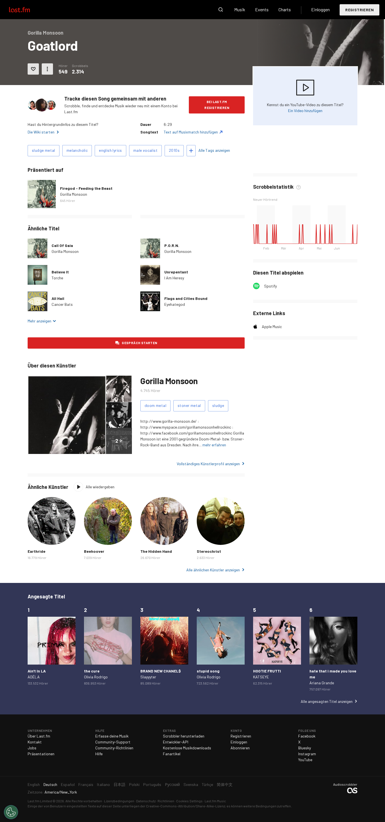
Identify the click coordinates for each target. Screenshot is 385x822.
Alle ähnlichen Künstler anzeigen (213, 569)
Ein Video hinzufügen (305, 110)
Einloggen (320, 9)
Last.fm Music (215, 801)
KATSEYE (261, 676)
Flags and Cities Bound (185, 298)
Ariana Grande (321, 682)
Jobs (32, 747)
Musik (239, 9)
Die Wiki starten (41, 132)
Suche (220, 9)
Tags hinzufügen (191, 150)
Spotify (270, 286)
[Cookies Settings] (11, 812)
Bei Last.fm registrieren (216, 105)
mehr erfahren (214, 444)
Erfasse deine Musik (112, 736)
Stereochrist (209, 551)
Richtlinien (166, 801)
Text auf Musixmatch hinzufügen (191, 132)
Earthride (36, 551)
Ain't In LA (37, 671)
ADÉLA (34, 676)
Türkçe (207, 784)
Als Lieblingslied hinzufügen (33, 69)
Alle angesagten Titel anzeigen (327, 701)
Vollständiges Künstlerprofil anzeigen (208, 463)
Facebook (306, 736)
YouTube (305, 759)
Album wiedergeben (41, 194)
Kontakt (35, 741)
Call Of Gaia (62, 245)
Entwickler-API (175, 741)
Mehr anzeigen (39, 320)
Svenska (190, 784)
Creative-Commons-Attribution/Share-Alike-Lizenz (185, 806)
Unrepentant (176, 271)
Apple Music (272, 326)
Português (152, 784)
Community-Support (112, 741)
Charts (284, 9)
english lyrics (110, 150)
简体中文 (225, 784)
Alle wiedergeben (100, 486)
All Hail (58, 298)
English (34, 784)
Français (85, 784)
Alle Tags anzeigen (214, 150)
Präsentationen (41, 753)
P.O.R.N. (171, 245)
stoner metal (189, 405)
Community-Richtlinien (114, 747)
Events (262, 9)
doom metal (155, 405)
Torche (57, 277)
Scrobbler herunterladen (183, 736)
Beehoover (94, 551)
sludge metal (43, 150)
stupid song (208, 671)
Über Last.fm (39, 736)
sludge (218, 405)
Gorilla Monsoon (73, 194)
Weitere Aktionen (47, 69)
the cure (91, 671)
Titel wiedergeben (37, 274)
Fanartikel (171, 753)
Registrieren (359, 9)
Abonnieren (240, 747)
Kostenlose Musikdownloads (187, 747)
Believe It (60, 271)
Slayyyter (148, 676)
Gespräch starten (139, 343)
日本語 (119, 784)
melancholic (77, 150)
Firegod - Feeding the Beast (86, 188)
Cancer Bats (62, 304)
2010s (174, 150)
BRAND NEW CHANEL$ (160, 671)
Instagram (307, 753)
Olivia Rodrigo (96, 676)
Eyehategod (174, 304)
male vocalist (145, 150)
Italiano (103, 784)
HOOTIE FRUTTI (267, 671)
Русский (172, 784)
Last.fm (26, 10)
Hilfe (99, 753)
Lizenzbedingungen (119, 801)
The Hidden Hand (156, 551)
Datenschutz (146, 801)
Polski (134, 784)
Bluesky (304, 747)
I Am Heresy (174, 277)
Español (68, 784)
